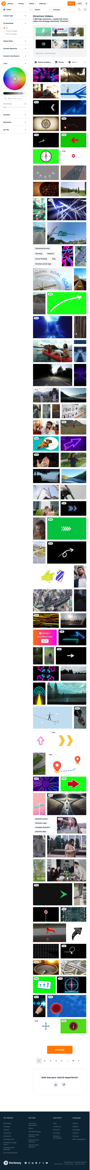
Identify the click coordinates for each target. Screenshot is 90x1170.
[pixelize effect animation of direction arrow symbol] (40, 740)
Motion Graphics (44, 62)
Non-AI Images (11, 34)
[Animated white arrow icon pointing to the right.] (71, 655)
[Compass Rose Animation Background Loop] (46, 123)
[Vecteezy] (3, 3)
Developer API (9, 1139)
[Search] (79, 9)
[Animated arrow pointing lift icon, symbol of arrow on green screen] (73, 140)
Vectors (10, 4)
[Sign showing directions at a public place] (74, 411)
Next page (59, 1050)
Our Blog (56, 1133)
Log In (79, 3)
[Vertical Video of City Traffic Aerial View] (80, 327)
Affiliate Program (35, 1132)
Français (76, 1136)
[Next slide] (82, 62)
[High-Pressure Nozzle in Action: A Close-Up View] (73, 492)
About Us (56, 1130)
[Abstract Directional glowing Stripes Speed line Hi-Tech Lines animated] (46, 620)
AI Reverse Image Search (10, 1143)
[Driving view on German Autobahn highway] (73, 476)
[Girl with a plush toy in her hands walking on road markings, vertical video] (80, 894)
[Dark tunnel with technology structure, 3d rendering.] (80, 351)
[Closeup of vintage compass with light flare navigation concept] (46, 967)
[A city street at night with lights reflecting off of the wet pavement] (39, 209)
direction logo (41, 823)
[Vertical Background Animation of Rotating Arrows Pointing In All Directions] (67, 256)
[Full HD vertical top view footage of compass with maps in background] (80, 717)
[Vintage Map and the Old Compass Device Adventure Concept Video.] (46, 189)
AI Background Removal (9, 1148)
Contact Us (57, 1126)
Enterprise (7, 1133)
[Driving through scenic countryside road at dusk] (66, 694)
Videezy (6, 1130)
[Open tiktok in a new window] (40, 1163)
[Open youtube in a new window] (47, 1163)
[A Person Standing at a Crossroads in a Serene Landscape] (66, 804)
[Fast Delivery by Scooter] (46, 443)
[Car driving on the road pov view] (37, 411)
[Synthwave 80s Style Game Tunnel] (80, 375)
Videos (31, 4)
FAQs (55, 1123)
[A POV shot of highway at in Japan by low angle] (66, 233)
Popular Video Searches (34, 1146)
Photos (21, 4)
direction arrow (41, 819)
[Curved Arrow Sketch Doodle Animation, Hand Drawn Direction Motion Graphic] (77, 932)
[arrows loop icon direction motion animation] (52, 894)
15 (73, 1061)
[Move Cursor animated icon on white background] (46, 1026)
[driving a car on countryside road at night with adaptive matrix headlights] (52, 375)
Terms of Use (58, 1164)
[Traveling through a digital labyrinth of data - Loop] (73, 914)
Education (7, 1136)
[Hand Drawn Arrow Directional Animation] (66, 552)
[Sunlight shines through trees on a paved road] (73, 75)
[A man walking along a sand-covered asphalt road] (73, 172)
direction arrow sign (43, 264)
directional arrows (42, 248)
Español (75, 1126)
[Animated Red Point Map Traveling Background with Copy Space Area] (66, 764)
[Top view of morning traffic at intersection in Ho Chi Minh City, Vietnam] (46, 411)
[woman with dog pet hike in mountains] (73, 427)
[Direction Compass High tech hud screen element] (71, 985)
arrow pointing (41, 259)
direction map (40, 831)
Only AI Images (11, 31)
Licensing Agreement (33, 1124)
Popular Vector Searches (34, 1136)
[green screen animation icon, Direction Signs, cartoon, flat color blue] (44, 985)
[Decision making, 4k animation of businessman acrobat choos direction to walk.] (52, 717)
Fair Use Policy (80, 1164)
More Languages (79, 1139)
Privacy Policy (68, 1164)
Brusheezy (7, 1123)
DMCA (31, 1128)
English (75, 1123)
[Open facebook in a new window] (26, 1163)
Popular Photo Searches (34, 1141)
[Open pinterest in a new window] (36, 1163)
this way (38, 254)
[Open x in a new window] (43, 1163)
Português (76, 1130)
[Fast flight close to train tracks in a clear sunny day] (80, 279)
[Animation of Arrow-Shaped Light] (73, 508)
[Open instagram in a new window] (29, 1163)
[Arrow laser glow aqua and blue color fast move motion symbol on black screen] (72, 637)
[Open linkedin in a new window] (33, 1163)
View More (76, 44)
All (7, 28)
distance (50, 254)
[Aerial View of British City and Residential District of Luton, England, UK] (39, 764)
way (54, 259)
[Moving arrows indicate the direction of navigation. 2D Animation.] (68, 740)
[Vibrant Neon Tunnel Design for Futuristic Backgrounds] (46, 673)
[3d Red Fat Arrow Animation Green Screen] (73, 784)
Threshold (7, 104)
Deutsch (76, 1133)
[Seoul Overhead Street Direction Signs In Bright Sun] (46, 492)
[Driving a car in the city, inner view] (46, 476)
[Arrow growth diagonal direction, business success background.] (73, 107)
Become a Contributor (57, 1137)
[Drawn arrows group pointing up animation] (46, 172)
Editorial (42, 4)
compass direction (42, 827)
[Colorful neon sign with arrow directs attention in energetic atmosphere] (73, 443)
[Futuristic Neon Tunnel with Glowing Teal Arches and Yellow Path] (39, 694)
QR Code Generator (11, 1153)
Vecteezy (7, 1126)
